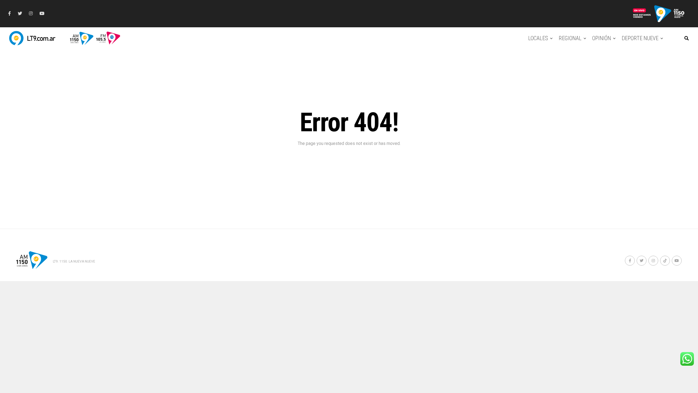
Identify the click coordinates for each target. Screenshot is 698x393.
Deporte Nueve (640, 38)
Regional (570, 38)
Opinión (601, 38)
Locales (538, 38)
